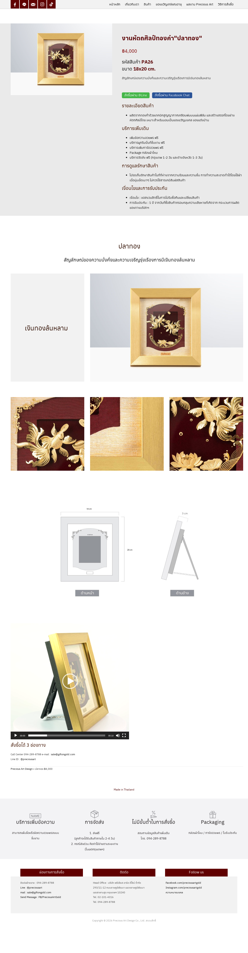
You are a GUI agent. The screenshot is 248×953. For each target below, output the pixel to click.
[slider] (66, 735)
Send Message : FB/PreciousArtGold (40, 897)
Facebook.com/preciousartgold (183, 882)
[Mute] (118, 735)
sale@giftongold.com (63, 754)
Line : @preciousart (31, 887)
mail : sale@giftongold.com (35, 892)
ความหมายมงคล (174, 892)
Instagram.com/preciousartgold (184, 887)
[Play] (16, 735)
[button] (70, 681)
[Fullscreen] (124, 735)
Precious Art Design (22, 769)
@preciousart (28, 759)
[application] (70, 681)
